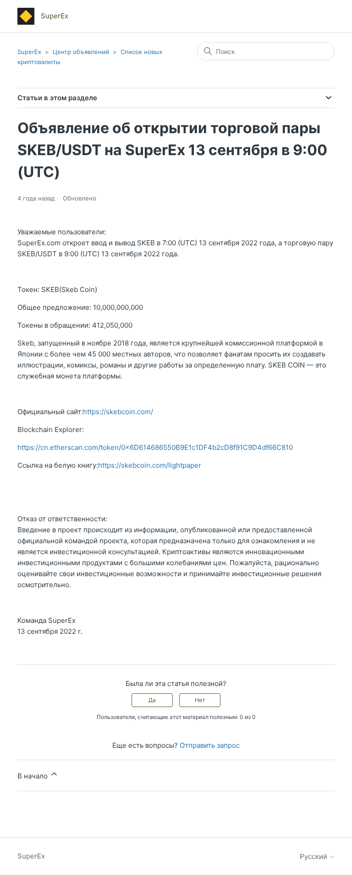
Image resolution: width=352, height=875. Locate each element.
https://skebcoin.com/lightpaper (149, 465)
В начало (33, 776)
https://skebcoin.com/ (118, 411)
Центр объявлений (81, 51)
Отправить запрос (210, 745)
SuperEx (29, 51)
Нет (200, 700)
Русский (314, 856)
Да (152, 700)
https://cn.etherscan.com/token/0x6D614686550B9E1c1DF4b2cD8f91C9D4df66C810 (155, 447)
